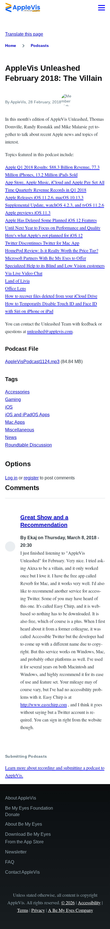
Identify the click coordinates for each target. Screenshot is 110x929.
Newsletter (16, 852)
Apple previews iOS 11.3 (27, 212)
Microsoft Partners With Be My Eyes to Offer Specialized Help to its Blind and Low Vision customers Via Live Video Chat (55, 265)
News (11, 437)
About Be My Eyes (23, 824)
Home (10, 45)
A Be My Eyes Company (70, 910)
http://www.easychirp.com (43, 704)
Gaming (13, 399)
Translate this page (24, 34)
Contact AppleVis (22, 872)
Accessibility (89, 902)
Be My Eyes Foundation (29, 808)
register (31, 477)
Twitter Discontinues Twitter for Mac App (42, 243)
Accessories (17, 392)
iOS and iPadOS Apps (27, 414)
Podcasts (40, 45)
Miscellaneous (19, 429)
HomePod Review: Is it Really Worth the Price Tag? (51, 250)
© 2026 (68, 902)
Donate (12, 814)
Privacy (38, 910)
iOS (9, 407)
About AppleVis (20, 798)
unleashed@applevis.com (49, 331)
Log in (11, 477)
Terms (22, 910)
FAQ (9, 862)
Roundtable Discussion (28, 445)
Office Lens (15, 288)
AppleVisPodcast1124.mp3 (32, 361)
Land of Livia (17, 281)
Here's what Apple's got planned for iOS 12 (44, 235)
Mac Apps (15, 422)
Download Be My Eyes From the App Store (28, 838)
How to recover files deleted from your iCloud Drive (51, 296)
